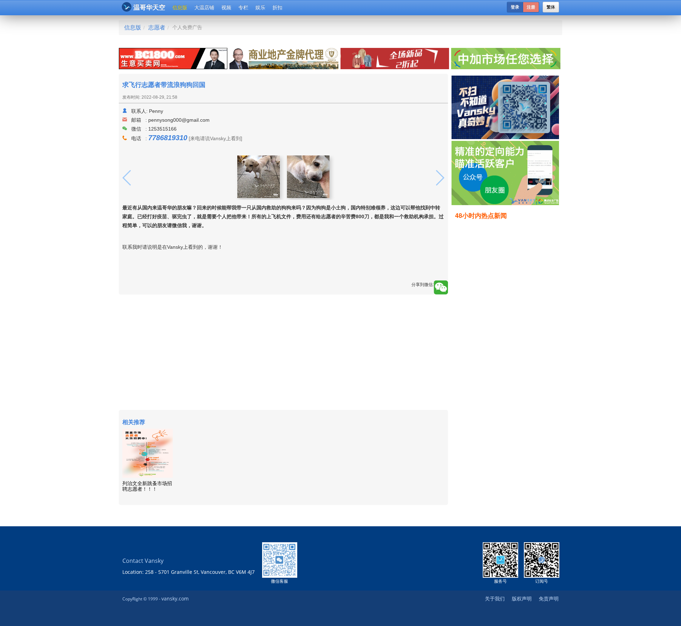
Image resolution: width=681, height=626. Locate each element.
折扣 (277, 7)
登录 (515, 7)
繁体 (551, 7)
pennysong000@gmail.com (179, 120)
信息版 (179, 7)
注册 (531, 7)
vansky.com (175, 598)
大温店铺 (204, 7)
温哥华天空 (149, 7)
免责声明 (549, 598)
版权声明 (522, 598)
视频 (226, 7)
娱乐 (260, 7)
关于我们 (495, 598)
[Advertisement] (507, 333)
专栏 (243, 7)
